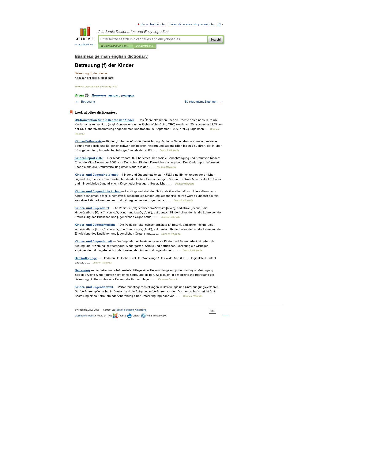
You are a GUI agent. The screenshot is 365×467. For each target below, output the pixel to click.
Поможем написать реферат (113, 95)
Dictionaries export (84, 315)
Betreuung (88, 101)
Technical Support (125, 309)
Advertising (140, 309)
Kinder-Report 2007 (89, 158)
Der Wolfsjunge (86, 258)
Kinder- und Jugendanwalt (94, 287)
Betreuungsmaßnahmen (201, 101)
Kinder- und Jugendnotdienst (96, 174)
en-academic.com (85, 44)
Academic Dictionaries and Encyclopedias (133, 32)
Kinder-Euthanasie (88, 141)
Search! (215, 39)
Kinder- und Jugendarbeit (93, 241)
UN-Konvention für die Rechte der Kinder (104, 120)
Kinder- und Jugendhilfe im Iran (98, 191)
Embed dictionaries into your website (191, 24)
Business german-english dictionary (115, 46)
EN (219, 24)
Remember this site (153, 24)
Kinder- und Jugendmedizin (95, 224)
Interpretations (144, 46)
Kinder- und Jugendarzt (92, 208)
